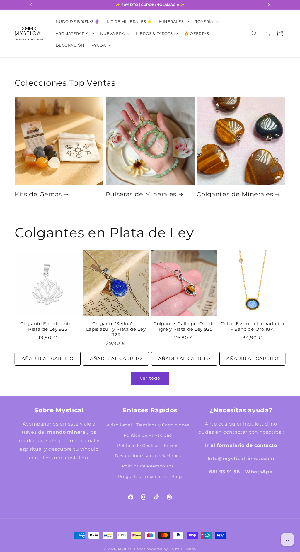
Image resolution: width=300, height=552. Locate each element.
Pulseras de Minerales (141, 194)
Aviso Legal (119, 425)
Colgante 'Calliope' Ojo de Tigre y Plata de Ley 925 (184, 326)
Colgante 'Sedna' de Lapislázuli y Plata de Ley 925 (116, 329)
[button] (174, 22)
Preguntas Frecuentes (142, 476)
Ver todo (150, 378)
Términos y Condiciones (162, 425)
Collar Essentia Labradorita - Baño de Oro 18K (252, 326)
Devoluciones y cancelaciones (148, 455)
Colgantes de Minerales (235, 194)
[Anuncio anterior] (31, 5)
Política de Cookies (138, 445)
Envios (171, 445)
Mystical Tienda (132, 549)
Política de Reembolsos (148, 466)
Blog (176, 476)
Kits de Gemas (38, 194)
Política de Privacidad (148, 435)
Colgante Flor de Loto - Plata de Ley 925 (47, 326)
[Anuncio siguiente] (269, 5)
